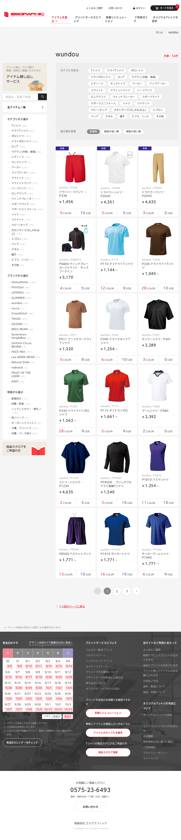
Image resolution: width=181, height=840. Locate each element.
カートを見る (168, 7)
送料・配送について (154, 686)
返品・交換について (154, 692)
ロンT (121, 77)
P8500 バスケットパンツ (75, 554)
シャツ (126, 103)
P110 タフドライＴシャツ (117, 264)
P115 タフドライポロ (114, 410)
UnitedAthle (23, 282)
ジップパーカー (158, 83)
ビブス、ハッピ (140, 116)
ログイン (140, 8)
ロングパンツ (98, 97)
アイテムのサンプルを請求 (108, 733)
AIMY (16, 381)
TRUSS (18, 319)
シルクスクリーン (96, 655)
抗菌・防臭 (20, 404)
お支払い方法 (150, 681)
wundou (173, 32)
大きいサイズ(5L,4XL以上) (130, 110)
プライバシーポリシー (155, 753)
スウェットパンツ (120, 90)
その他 (160, 116)
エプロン (158, 110)
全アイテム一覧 (16, 107)
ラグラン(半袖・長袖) (144, 77)
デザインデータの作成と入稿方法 (104, 677)
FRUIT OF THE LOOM (21, 375)
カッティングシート (97, 666)
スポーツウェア (150, 97)
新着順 (93, 131)
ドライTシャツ (115, 70)
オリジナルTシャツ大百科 (157, 715)
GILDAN (18, 324)
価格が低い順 (111, 131)
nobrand (19, 367)
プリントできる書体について (102, 672)
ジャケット (143, 103)
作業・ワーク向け (23, 433)
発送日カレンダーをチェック (22, 742)
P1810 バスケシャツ (155, 479)
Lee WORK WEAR (24, 357)
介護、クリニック (23, 428)
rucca (17, 308)
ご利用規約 (149, 747)
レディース (97, 83)
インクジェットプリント (99, 661)
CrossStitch (21, 313)
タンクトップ (117, 83)
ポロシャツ (137, 70)
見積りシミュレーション (108, 713)
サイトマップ (150, 758)
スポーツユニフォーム (103, 103)
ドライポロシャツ (101, 77)
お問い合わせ (115, 8)
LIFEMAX (20, 292)
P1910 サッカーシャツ (115, 554)
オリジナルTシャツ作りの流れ (103, 689)
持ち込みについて (96, 683)
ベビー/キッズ (99, 110)
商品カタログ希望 (108, 752)
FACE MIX (20, 352)
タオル (109, 116)
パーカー (137, 83)
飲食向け (19, 398)
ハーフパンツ (144, 90)
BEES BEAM (21, 329)
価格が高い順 (133, 131)
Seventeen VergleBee (20, 336)
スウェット (97, 90)
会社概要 (148, 736)
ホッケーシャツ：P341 (156, 339)
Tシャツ (95, 70)
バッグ (94, 116)
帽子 (122, 116)
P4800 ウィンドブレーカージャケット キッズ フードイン (75, 268)
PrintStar (20, 287)
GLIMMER (20, 298)
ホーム (159, 32)
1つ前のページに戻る (72, 606)
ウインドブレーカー (124, 97)
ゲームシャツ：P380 (155, 410)
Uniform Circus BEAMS (21, 345)
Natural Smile (22, 362)
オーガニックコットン (25, 423)
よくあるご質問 (94, 8)
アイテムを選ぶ (59, 19)
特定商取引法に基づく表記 (158, 742)
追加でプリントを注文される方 (160, 665)
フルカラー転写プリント (99, 650)
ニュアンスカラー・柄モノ (26, 411)
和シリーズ (20, 417)
